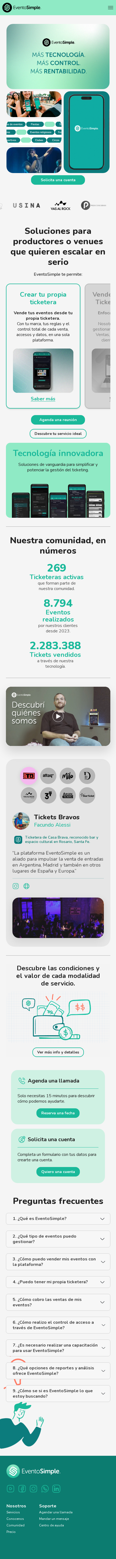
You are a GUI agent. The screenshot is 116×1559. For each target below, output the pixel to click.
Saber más (43, 398)
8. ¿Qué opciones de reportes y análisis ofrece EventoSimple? (53, 1376)
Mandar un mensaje (54, 1525)
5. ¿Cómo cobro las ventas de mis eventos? (47, 1308)
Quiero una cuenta (58, 1177)
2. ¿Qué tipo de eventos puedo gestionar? (44, 1245)
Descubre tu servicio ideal (58, 433)
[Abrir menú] (110, 7)
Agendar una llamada (56, 1518)
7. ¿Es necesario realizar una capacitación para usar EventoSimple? (55, 1354)
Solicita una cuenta (58, 180)
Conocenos (15, 1525)
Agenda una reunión (58, 419)
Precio (11, 1538)
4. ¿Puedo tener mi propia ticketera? (50, 1288)
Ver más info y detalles (58, 1058)
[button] (58, 716)
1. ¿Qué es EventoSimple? (40, 1225)
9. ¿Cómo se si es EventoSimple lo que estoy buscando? (53, 1399)
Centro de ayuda (51, 1531)
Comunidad (15, 1531)
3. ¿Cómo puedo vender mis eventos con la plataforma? (54, 1267)
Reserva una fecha (58, 1119)
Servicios (13, 1518)
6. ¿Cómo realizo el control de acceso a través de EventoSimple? (53, 1331)
